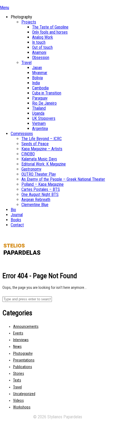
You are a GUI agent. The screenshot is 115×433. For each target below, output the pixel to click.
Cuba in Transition (46, 93)
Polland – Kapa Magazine (42, 184)
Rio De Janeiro (44, 103)
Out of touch (42, 47)
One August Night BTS (40, 194)
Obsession (40, 57)
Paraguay (40, 98)
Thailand (39, 108)
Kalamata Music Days (39, 159)
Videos (18, 400)
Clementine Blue (34, 204)
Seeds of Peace (35, 143)
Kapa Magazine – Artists (41, 148)
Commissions (22, 133)
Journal (17, 214)
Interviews (21, 340)
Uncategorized (24, 394)
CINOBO (28, 153)
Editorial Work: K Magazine (43, 164)
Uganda (38, 113)
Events (18, 333)
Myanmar (39, 72)
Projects (28, 22)
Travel (26, 62)
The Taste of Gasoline (50, 27)
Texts (17, 380)
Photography (23, 353)
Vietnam (39, 123)
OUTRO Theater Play (38, 174)
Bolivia (37, 77)
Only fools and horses (50, 32)
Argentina (40, 128)
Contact (17, 224)
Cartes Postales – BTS (40, 189)
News (17, 346)
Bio (13, 209)
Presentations (23, 360)
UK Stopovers (43, 118)
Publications (22, 367)
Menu (4, 7)
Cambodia (40, 87)
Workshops (21, 407)
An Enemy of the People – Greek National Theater (63, 179)
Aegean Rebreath (35, 199)
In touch (38, 42)
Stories (18, 373)
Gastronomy (31, 169)
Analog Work (42, 37)
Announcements (26, 326)
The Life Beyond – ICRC (41, 138)
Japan (37, 67)
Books (16, 219)
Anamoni (39, 52)
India (36, 82)
